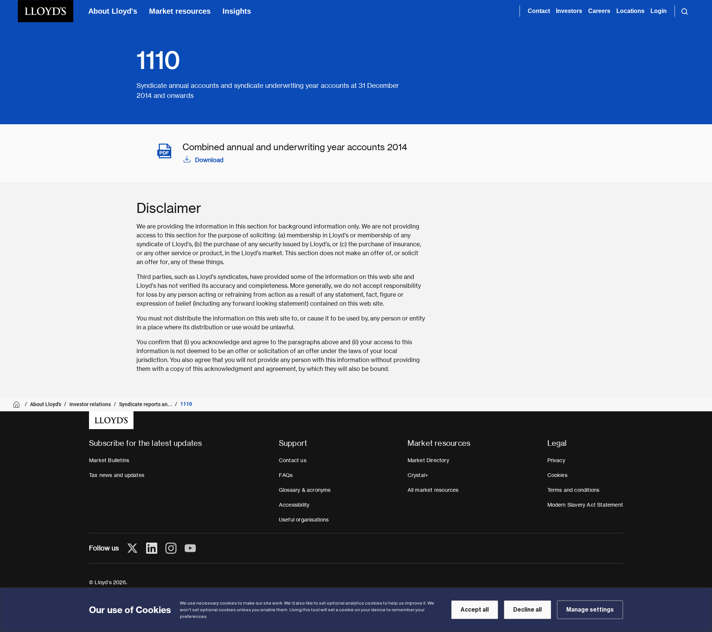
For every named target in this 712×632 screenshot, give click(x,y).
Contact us (292, 460)
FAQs (286, 475)
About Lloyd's (112, 11)
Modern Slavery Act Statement (585, 504)
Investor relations (90, 404)
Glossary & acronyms (305, 490)
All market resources (433, 490)
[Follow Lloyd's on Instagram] (171, 548)
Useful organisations (304, 519)
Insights (236, 11)
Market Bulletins (109, 460)
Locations (630, 11)
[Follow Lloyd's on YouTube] (190, 548)
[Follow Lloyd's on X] (132, 548)
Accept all (475, 610)
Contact (539, 11)
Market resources (180, 11)
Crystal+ (418, 475)
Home (17, 404)
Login (658, 11)
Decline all (527, 610)
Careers (599, 11)
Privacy (556, 460)
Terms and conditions (573, 490)
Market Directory (428, 460)
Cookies (557, 475)
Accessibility (294, 504)
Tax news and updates (116, 475)
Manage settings (590, 610)
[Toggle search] (684, 11)
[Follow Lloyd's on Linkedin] (152, 548)
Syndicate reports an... (145, 404)
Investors (569, 11)
